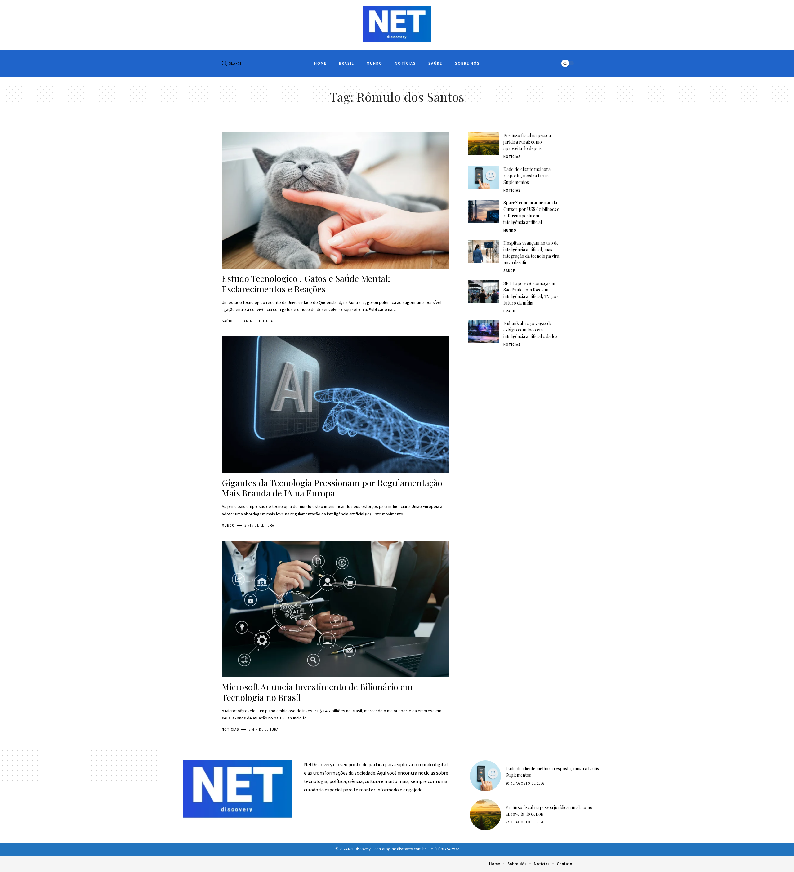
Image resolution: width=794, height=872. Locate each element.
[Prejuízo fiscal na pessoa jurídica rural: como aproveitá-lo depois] (483, 143)
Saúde (228, 321)
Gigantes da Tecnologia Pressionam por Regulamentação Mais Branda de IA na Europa (332, 488)
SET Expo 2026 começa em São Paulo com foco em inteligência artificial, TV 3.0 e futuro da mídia (531, 293)
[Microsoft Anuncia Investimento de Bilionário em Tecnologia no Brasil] (335, 609)
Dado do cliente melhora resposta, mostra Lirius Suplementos (527, 175)
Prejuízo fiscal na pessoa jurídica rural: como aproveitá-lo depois (527, 141)
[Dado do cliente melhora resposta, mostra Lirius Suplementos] (483, 177)
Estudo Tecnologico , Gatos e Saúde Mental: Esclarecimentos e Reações (306, 284)
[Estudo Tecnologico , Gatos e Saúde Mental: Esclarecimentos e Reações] (335, 200)
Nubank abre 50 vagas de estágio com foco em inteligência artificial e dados (530, 330)
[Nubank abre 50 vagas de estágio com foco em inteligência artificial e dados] (483, 332)
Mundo (228, 525)
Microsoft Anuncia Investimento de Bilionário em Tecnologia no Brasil (317, 692)
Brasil (509, 311)
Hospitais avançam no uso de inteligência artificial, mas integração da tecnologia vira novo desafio (531, 252)
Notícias (230, 729)
